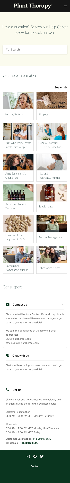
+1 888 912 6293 (28, 442)
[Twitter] (42, 456)
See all (59, 87)
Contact (35, 466)
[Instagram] (28, 456)
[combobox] (35, 49)
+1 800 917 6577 (42, 438)
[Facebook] (35, 456)
